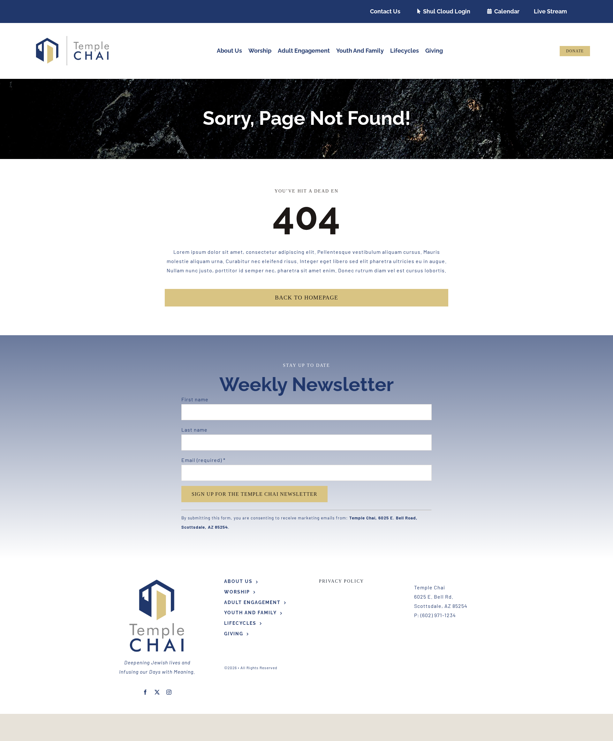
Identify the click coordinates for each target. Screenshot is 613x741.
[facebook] (145, 692)
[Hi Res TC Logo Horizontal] (72, 38)
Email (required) (203, 460)
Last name (194, 430)
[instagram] (169, 692)
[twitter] (157, 692)
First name (194, 399)
